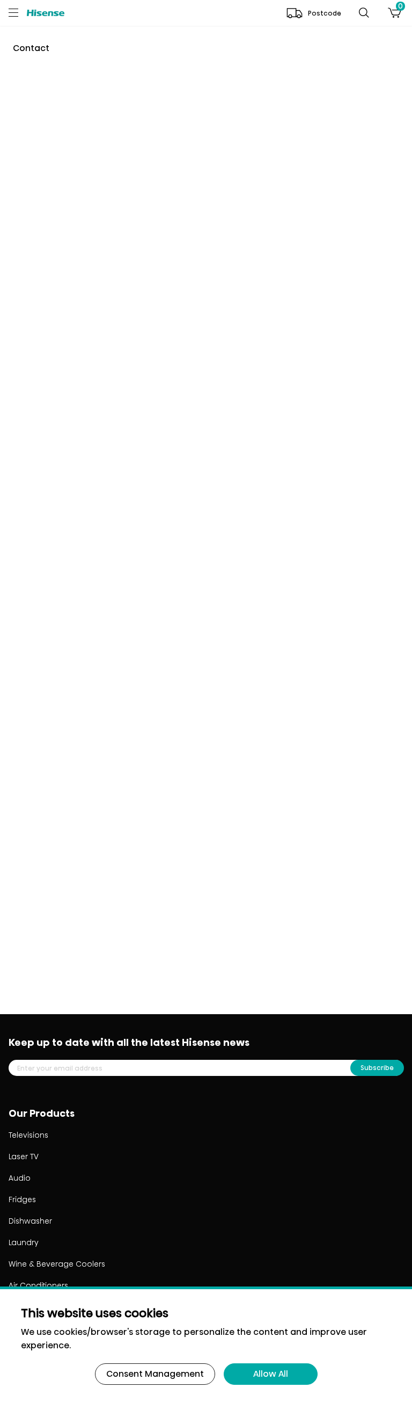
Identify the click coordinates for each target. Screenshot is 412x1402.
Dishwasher (30, 1221)
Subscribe (377, 1067)
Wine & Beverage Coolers (57, 1264)
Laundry (24, 1242)
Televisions (28, 1135)
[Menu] (18, 13)
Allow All (270, 1374)
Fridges (22, 1199)
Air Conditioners (38, 1285)
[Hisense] (45, 13)
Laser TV (24, 1156)
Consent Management (155, 1374)
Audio (20, 1178)
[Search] (363, 12)
